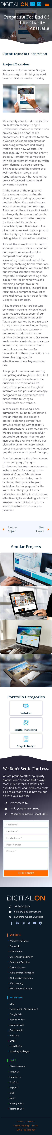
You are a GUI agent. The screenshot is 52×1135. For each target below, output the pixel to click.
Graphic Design (26, 746)
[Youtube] (34, 923)
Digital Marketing (26, 730)
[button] (47, 4)
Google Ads (9, 36)
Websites (26, 713)
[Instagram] (23, 923)
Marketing (16, 997)
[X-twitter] (29, 923)
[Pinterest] (40, 923)
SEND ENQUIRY (26, 873)
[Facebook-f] (11, 923)
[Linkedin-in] (17, 923)
